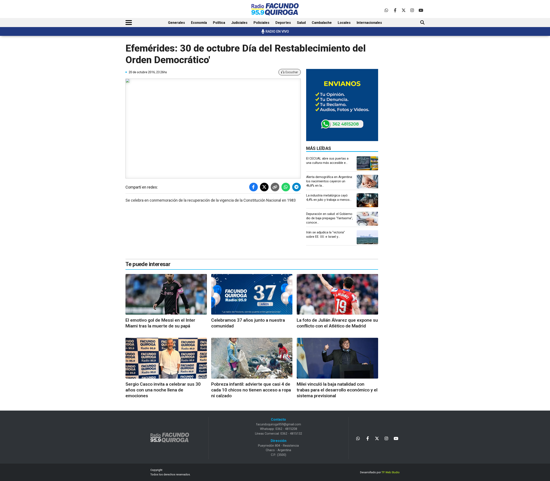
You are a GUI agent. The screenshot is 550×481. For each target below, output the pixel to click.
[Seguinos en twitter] (403, 10)
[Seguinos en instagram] (412, 10)
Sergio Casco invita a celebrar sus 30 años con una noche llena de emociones (163, 390)
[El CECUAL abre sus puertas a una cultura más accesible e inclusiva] (367, 163)
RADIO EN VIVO (277, 31)
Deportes (283, 23)
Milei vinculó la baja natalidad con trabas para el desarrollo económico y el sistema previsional (337, 390)
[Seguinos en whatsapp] (386, 10)
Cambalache (322, 23)
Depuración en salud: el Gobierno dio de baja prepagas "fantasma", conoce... (329, 218)
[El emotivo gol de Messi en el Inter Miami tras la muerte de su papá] (166, 294)
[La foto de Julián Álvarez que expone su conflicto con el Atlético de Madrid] (337, 294)
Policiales (261, 23)
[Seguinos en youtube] (421, 10)
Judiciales (239, 23)
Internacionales (369, 23)
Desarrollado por (380, 472)
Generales (176, 23)
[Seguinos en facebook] (395, 10)
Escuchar (292, 72)
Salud (301, 23)
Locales (344, 23)
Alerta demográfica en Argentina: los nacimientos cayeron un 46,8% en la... (329, 181)
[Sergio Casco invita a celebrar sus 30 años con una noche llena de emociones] (166, 358)
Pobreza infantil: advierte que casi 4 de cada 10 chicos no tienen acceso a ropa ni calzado (251, 390)
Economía (199, 23)
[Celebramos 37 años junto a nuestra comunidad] (252, 294)
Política (219, 23)
